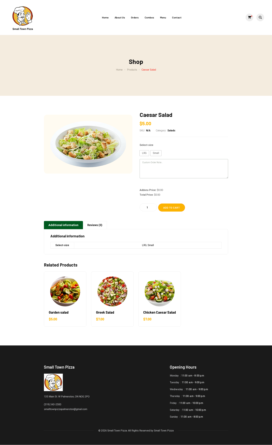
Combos (149, 17)
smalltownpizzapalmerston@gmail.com (65, 409)
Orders (135, 17)
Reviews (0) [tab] (94, 225)
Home (105, 17)
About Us (120, 17)
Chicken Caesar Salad (159, 312)
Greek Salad (105, 312)
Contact (176, 17)
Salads (171, 130)
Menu (163, 17)
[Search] (260, 17)
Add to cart (171, 207)
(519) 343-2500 (52, 404)
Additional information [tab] (63, 225)
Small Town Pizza (164, 430)
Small (151, 245)
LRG (144, 245)
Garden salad (58, 312)
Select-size (146, 145)
